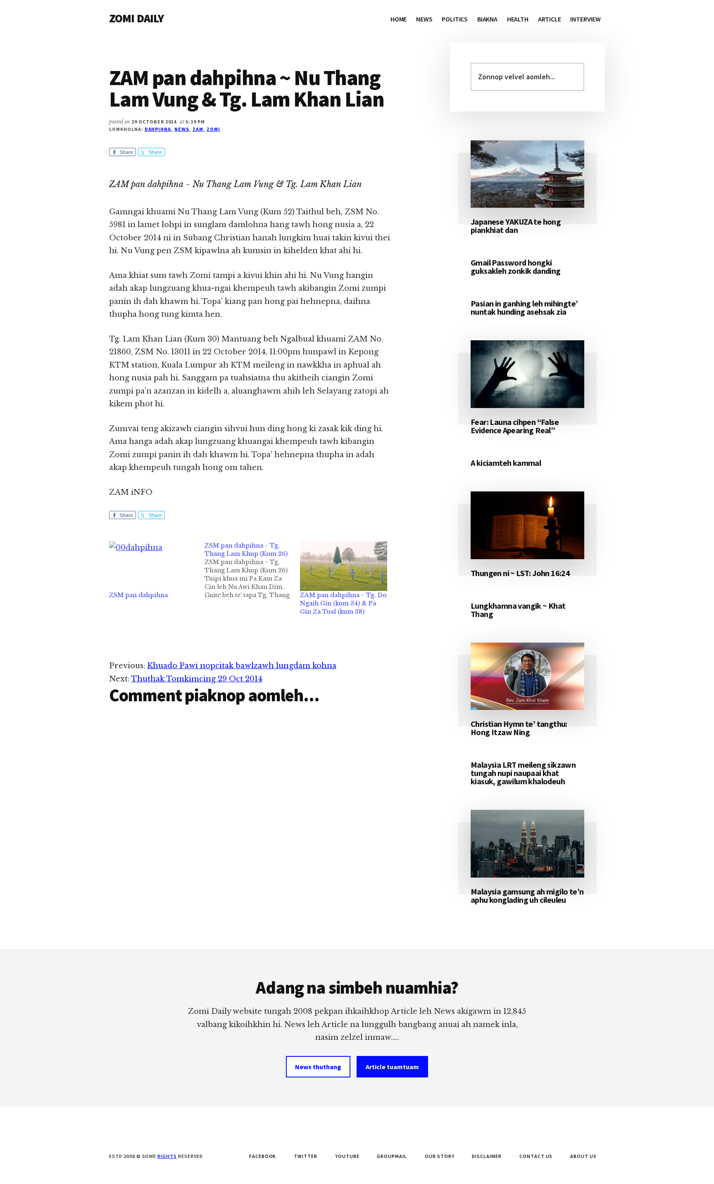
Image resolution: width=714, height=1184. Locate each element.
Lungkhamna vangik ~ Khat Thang (518, 609)
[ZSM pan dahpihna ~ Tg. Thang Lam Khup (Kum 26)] (252, 570)
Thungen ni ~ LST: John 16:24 (520, 573)
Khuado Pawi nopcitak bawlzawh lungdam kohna (241, 665)
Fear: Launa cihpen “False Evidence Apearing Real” (515, 426)
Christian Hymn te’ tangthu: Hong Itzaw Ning (519, 728)
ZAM (198, 129)
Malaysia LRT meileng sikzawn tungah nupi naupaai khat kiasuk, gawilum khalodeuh (523, 772)
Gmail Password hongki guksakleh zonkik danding (516, 266)
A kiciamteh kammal (506, 463)
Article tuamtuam (392, 1067)
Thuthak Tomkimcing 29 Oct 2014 (196, 678)
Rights (167, 1156)
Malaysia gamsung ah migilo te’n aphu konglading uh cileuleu (527, 895)
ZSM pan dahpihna (138, 595)
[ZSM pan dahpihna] (152, 566)
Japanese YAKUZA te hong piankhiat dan (516, 225)
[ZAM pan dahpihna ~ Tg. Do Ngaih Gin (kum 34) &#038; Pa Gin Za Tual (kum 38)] (343, 566)
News (181, 129)
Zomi (213, 129)
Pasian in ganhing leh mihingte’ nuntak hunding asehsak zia (524, 307)
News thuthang (318, 1067)
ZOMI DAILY (136, 18)
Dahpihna (158, 129)
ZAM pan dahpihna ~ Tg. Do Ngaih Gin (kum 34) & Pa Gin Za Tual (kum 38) (343, 603)
